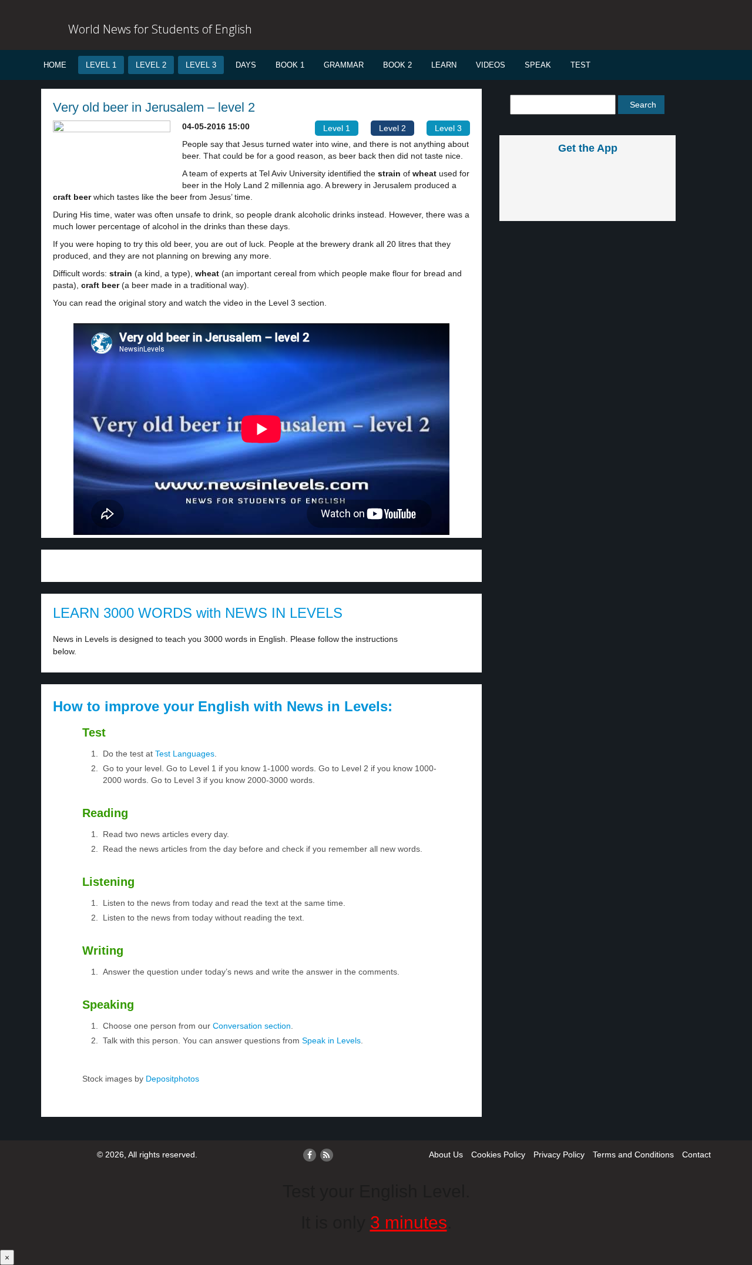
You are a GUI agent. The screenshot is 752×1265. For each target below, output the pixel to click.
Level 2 (151, 65)
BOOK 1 (290, 65)
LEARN (443, 65)
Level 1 (101, 65)
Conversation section (252, 1025)
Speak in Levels (331, 1040)
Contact (696, 1154)
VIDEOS (490, 65)
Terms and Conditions (633, 1154)
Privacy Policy (559, 1154)
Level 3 (201, 65)
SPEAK (538, 65)
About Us (446, 1154)
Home (54, 65)
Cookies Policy (498, 1154)
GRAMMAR (344, 65)
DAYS (246, 65)
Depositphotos (171, 1078)
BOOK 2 (397, 65)
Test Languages (184, 753)
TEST (580, 65)
